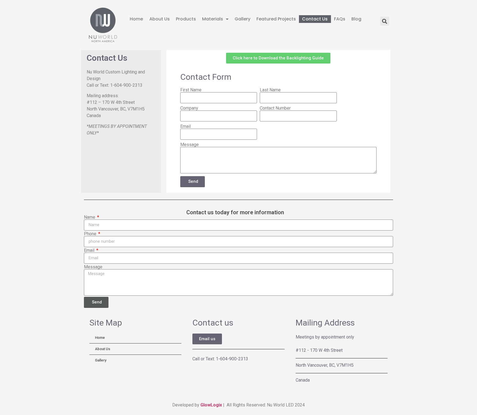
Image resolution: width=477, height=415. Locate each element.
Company (189, 108)
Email (185, 126)
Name (90, 217)
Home (136, 19)
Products (186, 19)
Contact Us (315, 19)
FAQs (339, 19)
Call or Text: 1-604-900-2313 (220, 358)
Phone (90, 234)
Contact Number (275, 108)
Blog (356, 19)
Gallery (242, 19)
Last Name (270, 90)
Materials (212, 19)
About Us (159, 19)
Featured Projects (276, 19)
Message (189, 144)
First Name (191, 90)
